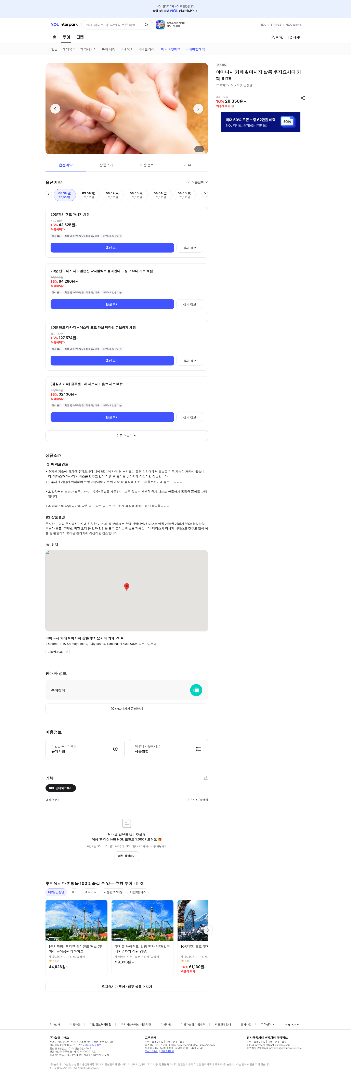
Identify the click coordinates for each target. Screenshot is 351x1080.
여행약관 (166, 1024)
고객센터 (266, 1024)
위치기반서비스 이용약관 (136, 1024)
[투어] (66, 37)
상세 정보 (189, 248)
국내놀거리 (146, 49)
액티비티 (90, 892)
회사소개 (55, 1024)
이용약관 (75, 1024)
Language (290, 1024)
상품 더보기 (125, 435)
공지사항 (246, 1024)
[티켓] (80, 37)
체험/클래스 (138, 892)
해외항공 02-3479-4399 (159, 1048)
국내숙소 (126, 49)
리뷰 (187, 165)
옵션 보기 (112, 247)
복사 (153, 644)
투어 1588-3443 (154, 1041)
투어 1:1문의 (151, 1051)
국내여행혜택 (195, 49)
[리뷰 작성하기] (205, 778)
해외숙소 (69, 49)
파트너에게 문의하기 (129, 708)
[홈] (54, 37)
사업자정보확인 (93, 1044)
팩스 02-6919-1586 (156, 1044)
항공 (54, 49)
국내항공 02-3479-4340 (189, 1048)
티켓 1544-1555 (175, 1041)
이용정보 (147, 165)
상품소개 (106, 165)
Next (208, 930)
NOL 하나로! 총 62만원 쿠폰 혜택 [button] (110, 25)
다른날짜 (198, 182)
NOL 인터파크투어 (61, 788)
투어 (75, 892)
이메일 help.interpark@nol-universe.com (192, 1044)
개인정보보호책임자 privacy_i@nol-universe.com (274, 1048)
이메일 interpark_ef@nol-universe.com (268, 1044)
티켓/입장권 (56, 892)
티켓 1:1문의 (167, 1051)
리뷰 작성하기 (127, 855)
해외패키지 (88, 49)
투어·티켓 (108, 49)
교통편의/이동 (113, 892)
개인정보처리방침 (100, 1024)
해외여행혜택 (171, 49)
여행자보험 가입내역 (193, 1024)
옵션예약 (66, 165)
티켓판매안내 (223, 1024)
